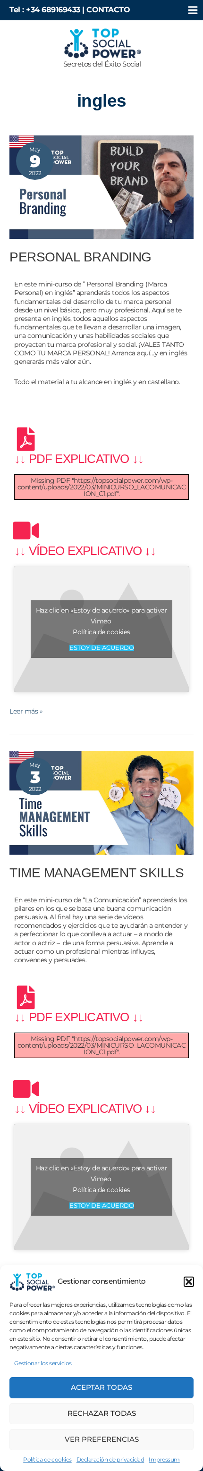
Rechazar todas (102, 1413)
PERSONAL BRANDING (80, 257)
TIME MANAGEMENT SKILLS (96, 873)
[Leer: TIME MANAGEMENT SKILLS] (101, 802)
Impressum (164, 1459)
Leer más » (25, 711)
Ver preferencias (102, 1439)
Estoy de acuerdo (101, 648)
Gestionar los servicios (43, 1363)
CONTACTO (108, 9)
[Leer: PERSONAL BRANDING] (101, 186)
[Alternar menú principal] (193, 10)
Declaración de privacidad (110, 1459)
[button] (189, 1281)
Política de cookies (47, 1459)
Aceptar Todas (101, 1387)
